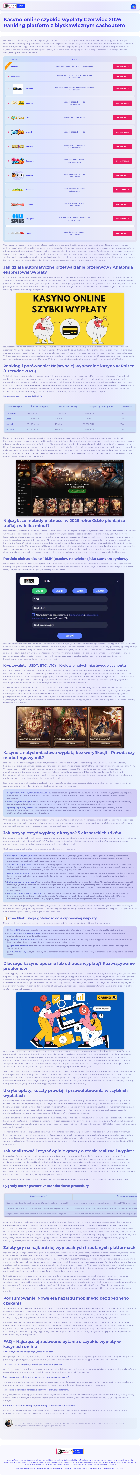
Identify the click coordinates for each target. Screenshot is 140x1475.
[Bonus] (133, 6)
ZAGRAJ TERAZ (122, 67)
